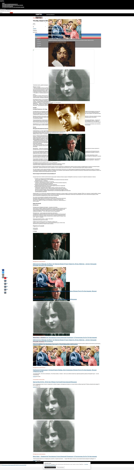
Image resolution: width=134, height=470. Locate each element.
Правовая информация (7, 6)
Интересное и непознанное (51, 18)
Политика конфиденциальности (10, 4)
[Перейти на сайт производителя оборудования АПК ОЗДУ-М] (13, 465)
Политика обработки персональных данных (12, 5)
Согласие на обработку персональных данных (13, 7)
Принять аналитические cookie (50, 467)
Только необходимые (60, 467)
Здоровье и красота (50, 14)
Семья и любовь (49, 26)
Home (3, 3)
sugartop (34, 28)
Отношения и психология (51, 22)
